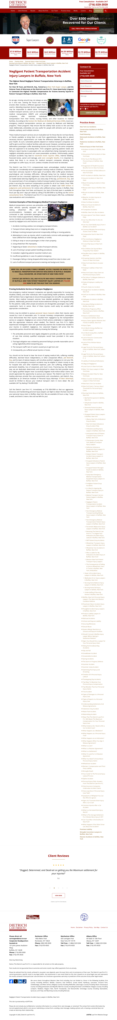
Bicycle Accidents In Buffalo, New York (93, 193)
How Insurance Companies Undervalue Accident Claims (92, 787)
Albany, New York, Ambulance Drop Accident (95, 420)
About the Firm (43, 11)
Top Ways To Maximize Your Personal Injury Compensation (93, 683)
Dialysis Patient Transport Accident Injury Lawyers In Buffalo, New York (94, 456)
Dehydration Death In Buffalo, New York (94, 404)
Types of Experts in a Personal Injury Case (92, 700)
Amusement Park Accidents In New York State (94, 155)
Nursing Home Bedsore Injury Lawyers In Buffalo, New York (94, 584)
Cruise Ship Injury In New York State (92, 245)
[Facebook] (11, 981)
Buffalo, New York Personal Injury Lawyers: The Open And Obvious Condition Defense (93, 599)
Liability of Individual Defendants (93, 361)
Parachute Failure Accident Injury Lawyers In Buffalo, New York (93, 605)
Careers (83, 11)
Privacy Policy (88, 927)
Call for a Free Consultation (84, 29)
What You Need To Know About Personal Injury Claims (93, 760)
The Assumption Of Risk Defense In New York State (94, 172)
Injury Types (87, 325)
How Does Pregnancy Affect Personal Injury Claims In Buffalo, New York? (93, 311)
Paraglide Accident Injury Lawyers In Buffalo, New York (93, 610)
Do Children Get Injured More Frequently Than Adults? (92, 250)
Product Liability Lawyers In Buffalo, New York (91, 615)
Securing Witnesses (89, 624)
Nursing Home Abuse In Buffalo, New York (93, 394)
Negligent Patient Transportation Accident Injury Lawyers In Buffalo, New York (96, 505)
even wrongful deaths (50, 158)
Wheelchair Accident (89, 764)
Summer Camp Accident (90, 667)
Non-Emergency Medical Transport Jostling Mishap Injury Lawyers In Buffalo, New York (96, 514)
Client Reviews (22, 11)
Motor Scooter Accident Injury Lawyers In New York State (92, 380)
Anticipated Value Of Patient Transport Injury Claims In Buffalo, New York (95, 436)
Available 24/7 (102, 1)
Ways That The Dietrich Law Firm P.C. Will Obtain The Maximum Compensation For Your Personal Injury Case (93, 720)
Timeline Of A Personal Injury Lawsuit (92, 676)
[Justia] (24, 981)
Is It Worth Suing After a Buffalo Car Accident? (93, 334)
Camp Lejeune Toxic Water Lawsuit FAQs (94, 216)
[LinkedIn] (20, 981)
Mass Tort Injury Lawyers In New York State (93, 370)
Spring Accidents (88, 659)
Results (32, 11)
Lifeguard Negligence (89, 364)
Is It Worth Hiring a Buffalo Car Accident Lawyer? (93, 329)
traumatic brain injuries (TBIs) (47, 156)
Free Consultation (86, 1)
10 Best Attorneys (66, 378)
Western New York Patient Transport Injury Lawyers (94, 561)
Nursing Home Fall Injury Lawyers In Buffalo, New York (94, 589)
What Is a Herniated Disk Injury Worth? (93, 811)
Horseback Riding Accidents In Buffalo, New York (92, 305)
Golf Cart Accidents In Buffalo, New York (94, 296)
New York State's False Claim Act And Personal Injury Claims (93, 274)
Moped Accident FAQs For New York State (93, 375)
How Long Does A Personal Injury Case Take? (93, 792)
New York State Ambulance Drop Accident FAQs (95, 425)
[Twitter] (16, 981)
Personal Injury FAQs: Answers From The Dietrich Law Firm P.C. (93, 782)
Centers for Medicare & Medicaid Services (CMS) (46, 121)
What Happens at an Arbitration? (93, 738)
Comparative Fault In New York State (93, 235)
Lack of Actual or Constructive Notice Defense (92, 339)
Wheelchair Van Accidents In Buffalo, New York (95, 549)
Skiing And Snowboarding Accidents (91, 647)
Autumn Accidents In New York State (93, 179)
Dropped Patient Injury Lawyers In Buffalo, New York (95, 415)
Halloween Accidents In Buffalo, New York (93, 300)
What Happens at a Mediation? (93, 731)
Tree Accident (87, 692)
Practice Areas (65, 11)
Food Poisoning (85, 134)
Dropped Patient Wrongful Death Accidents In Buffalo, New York (95, 470)
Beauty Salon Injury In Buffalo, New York (94, 189)
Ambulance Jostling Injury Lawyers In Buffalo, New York (95, 430)
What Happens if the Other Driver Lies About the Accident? (94, 826)
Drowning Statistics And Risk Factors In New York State (92, 259)
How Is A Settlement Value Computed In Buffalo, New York (93, 317)
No (87, 109)
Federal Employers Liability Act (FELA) (93, 283)
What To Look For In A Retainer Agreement (93, 755)
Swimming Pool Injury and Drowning (91, 671)
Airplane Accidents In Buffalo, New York (94, 150)
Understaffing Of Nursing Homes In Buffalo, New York (94, 593)
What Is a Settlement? (90, 751)
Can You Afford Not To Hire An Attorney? (93, 221)
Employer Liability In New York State (92, 269)
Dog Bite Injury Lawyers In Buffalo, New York (94, 254)
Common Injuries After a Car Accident (92, 806)
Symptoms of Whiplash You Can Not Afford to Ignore (93, 797)
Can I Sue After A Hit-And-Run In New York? (93, 821)
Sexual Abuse (87, 627)
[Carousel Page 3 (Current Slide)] (58, 888)
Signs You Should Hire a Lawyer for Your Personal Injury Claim (94, 642)
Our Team (54, 11)
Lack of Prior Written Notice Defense (92, 343)
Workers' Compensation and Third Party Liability (94, 767)
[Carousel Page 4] (63, 888)
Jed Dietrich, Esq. (63, 179)
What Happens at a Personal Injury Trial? (94, 734)
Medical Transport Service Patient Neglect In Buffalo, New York (94, 497)
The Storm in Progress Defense (93, 661)
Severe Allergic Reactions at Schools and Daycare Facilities (92, 630)
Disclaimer (79, 927)
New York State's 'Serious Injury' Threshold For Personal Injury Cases (93, 388)
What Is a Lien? (87, 746)
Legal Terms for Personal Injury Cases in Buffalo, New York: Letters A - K (94, 349)
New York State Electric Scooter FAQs (93, 264)
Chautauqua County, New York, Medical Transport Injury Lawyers (94, 442)
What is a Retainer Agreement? (93, 748)
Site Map (96, 927)
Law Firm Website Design (97, 1015)
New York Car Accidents (88, 127)
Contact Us (98, 11)
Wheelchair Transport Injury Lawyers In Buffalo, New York (95, 544)
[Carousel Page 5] (67, 888)
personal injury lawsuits (45, 313)
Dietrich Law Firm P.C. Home (17, 4)
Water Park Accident (89, 711)
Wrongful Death (88, 771)
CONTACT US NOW (93, 113)
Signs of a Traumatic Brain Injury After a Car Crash (93, 802)
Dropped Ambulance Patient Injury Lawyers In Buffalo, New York (96, 463)
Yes (83, 109)
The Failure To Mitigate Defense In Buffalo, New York (94, 278)
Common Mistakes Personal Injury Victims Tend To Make (94, 230)
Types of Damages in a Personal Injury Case (93, 695)
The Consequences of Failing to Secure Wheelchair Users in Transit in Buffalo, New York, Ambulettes (95, 567)
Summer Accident (88, 664)
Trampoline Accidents (90, 210)
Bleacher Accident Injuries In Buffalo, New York (92, 198)
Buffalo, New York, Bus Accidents (93, 212)
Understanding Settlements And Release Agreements (93, 705)
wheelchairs (32, 247)
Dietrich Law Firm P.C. (28, 1015)
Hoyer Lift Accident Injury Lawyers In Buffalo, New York (94, 574)
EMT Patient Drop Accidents (95, 540)
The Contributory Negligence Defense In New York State (92, 240)
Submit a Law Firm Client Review (58, 901)
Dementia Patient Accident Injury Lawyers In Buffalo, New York (94, 410)
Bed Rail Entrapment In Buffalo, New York (95, 399)
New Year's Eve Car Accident (92, 383)
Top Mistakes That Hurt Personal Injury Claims (93, 688)
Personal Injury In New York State (91, 147)
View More (58, 895)
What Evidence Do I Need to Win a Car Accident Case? (94, 727)
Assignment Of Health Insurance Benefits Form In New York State (93, 167)
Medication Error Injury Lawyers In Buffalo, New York (95, 579)
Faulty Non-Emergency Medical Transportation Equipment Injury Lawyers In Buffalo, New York (95, 478)
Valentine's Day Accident (91, 709)
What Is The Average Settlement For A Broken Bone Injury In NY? (93, 816)
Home (13, 11)
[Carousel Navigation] (58, 888)
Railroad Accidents (89, 618)
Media (76, 11)
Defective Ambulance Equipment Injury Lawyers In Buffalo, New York (95, 449)
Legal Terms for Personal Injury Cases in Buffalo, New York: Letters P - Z (94, 356)
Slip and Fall (87, 651)
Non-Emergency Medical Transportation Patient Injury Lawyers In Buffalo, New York (95, 522)
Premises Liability (86, 829)
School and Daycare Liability (92, 621)
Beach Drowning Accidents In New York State (94, 184)
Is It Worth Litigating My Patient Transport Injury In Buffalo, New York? (94, 490)
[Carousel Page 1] (50, 888)
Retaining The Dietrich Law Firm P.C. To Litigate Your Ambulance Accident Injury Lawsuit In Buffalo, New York (95, 534)
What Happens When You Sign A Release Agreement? (93, 742)
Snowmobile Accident (90, 656)
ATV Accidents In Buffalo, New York (94, 175)
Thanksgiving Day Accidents (92, 679)
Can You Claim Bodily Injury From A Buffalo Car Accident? (94, 226)
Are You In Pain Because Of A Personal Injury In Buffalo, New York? (93, 161)
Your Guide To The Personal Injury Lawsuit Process (94, 775)
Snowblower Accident (90, 653)
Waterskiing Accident (89, 714)
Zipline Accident (88, 779)
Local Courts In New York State (93, 366)
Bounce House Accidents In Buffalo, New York (91, 206)
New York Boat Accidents (91, 202)
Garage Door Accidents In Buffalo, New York (94, 291)
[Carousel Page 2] (54, 888)
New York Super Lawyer (57, 87)
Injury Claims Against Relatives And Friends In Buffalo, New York (94, 322)
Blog (90, 11)
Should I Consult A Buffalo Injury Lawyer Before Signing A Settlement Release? (93, 636)
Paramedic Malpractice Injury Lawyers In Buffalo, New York (95, 528)
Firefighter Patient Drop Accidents (94, 485)
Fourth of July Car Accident (91, 287)
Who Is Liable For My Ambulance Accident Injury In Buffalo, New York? (95, 555)
